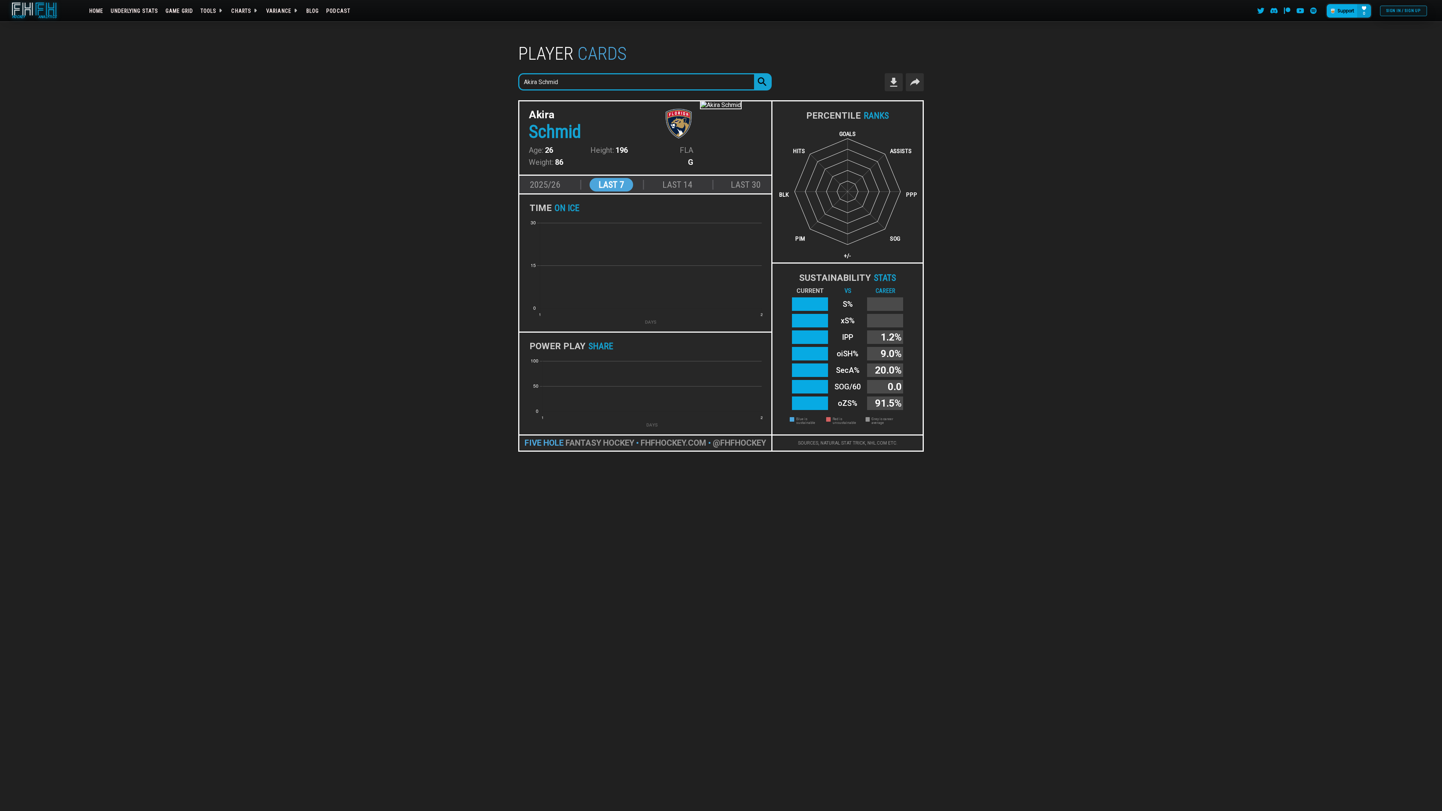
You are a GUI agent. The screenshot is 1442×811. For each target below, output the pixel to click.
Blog (312, 11)
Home (96, 11)
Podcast (338, 11)
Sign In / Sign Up (1403, 10)
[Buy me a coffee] (1349, 11)
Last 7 (611, 184)
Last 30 (746, 184)
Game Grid (179, 11)
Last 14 (677, 184)
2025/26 (545, 184)
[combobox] (636, 81)
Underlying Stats (134, 11)
